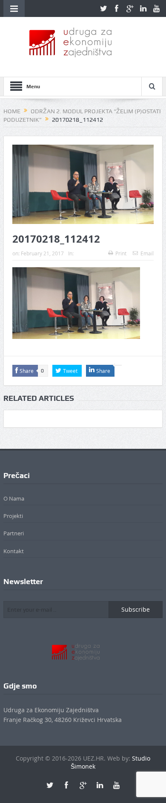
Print (120, 253)
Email (147, 253)
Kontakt (13, 551)
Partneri (13, 533)
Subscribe (135, 609)
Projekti (13, 516)
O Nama (13, 498)
